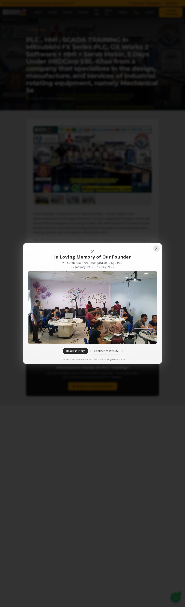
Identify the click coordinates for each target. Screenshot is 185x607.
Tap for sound (145, 331)
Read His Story (75, 351)
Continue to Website (106, 351)
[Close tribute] (156, 248)
